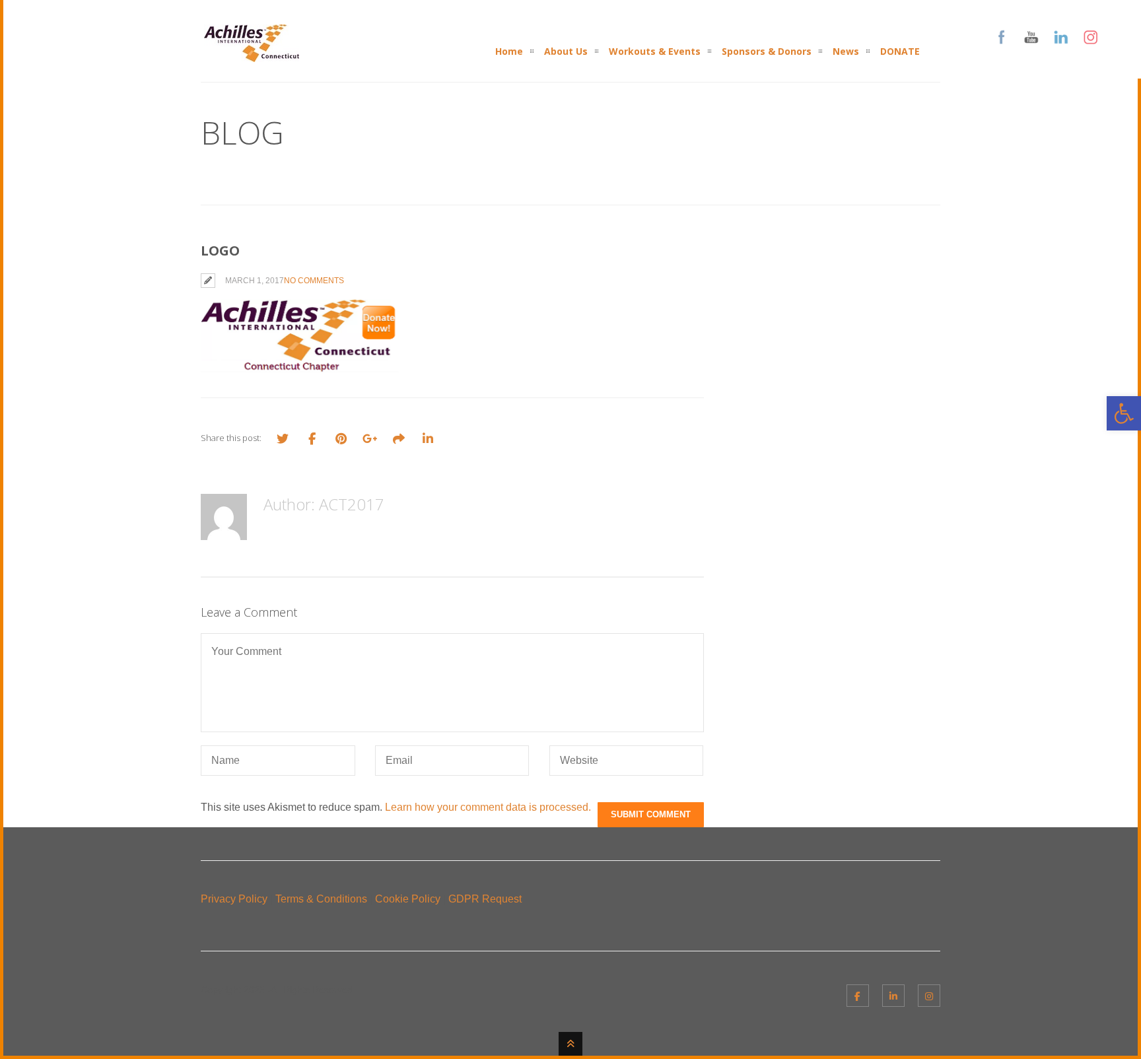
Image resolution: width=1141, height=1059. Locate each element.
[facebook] (858, 995)
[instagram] (929, 995)
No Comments (314, 280)
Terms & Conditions (321, 899)
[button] (1124, 413)
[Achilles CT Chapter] (251, 53)
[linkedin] (893, 995)
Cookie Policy (407, 899)
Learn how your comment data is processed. (488, 807)
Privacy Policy (234, 899)
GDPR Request (485, 899)
